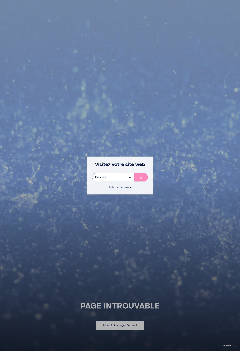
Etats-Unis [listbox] (100, 177)
